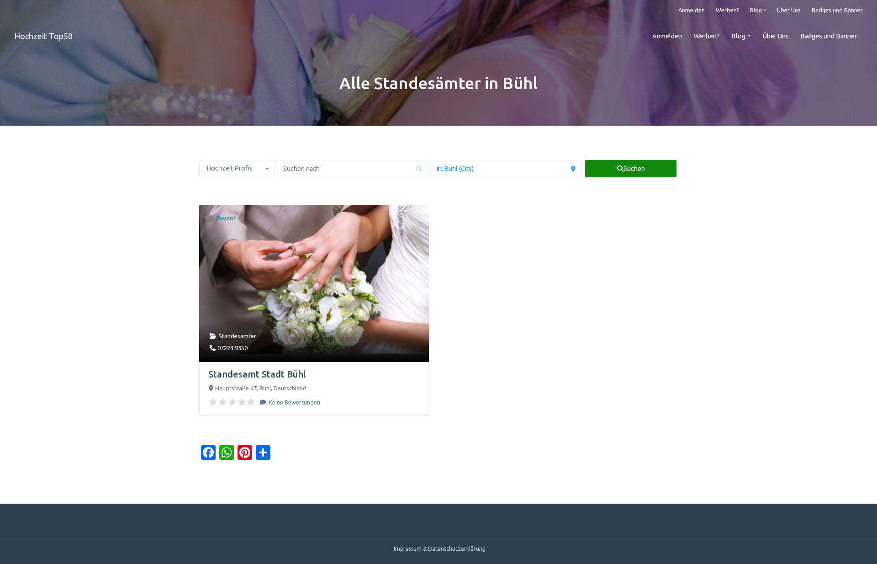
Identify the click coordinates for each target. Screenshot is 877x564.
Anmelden (691, 10)
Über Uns (789, 10)
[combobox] (237, 168)
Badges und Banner (837, 10)
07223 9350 (232, 348)
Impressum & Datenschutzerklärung (440, 549)
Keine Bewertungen (293, 402)
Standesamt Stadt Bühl (257, 374)
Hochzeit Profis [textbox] (229, 168)
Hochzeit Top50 (43, 36)
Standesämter (237, 336)
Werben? (727, 10)
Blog (756, 10)
